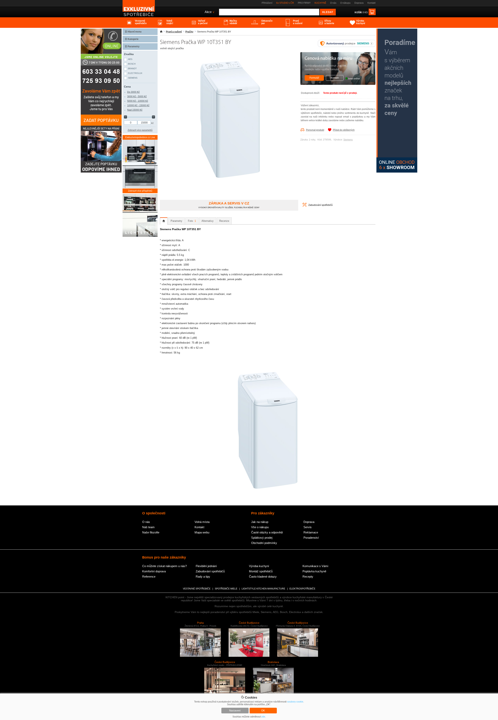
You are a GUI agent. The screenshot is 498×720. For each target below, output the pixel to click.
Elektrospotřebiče (302, 588)
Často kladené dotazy (263, 576)
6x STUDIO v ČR (285, 3)
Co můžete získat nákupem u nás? (164, 566)
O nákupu (345, 3)
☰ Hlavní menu (133, 31)
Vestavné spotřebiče (196, 588)
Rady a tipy (203, 576)
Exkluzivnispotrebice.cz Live (140, 137)
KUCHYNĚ (320, 3)
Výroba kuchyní (259, 566)
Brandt (132, 68)
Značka (129, 54)
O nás (333, 3)
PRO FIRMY (304, 3)
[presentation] (163, 221)
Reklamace (310, 532)
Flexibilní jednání (206, 566)
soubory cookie (295, 701)
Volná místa (202, 522)
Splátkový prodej (261, 537)
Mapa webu (202, 532)
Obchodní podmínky (264, 543)
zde (263, 716)
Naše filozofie (150, 532)
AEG (130, 59)
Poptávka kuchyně (314, 571)
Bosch (132, 64)
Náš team (148, 527)
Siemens (348, 139)
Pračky (189, 31)
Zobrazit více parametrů (140, 130)
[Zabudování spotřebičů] (304, 205)
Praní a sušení (174, 31)
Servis (307, 527)
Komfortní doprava (154, 571)
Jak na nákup (259, 522)
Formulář (314, 77)
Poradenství (311, 537)
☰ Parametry (132, 46)
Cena (127, 86)
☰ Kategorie (132, 39)
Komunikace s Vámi (315, 566)
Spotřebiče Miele (226, 588)
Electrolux (135, 73)
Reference (148, 576)
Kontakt (371, 3)
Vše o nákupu (260, 527)
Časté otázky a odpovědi (267, 532)
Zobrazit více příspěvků (140, 190)
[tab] (163, 221)
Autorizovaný (335, 43)
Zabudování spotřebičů (320, 205)
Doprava (359, 3)
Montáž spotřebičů (261, 571)
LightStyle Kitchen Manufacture (263, 588)
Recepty (307, 576)
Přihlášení (267, 3)
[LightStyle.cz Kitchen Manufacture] (140, 215)
